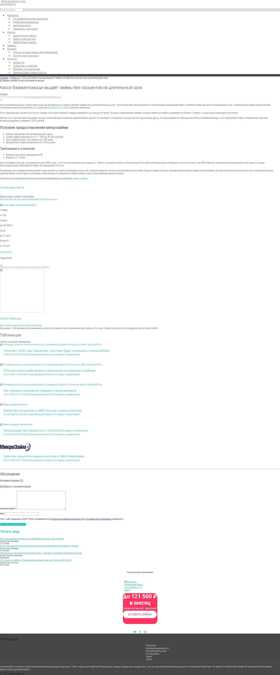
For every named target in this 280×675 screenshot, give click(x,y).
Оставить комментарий (67, 354)
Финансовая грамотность (30, 72)
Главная (4, 77)
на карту (44, 199)
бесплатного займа (58, 107)
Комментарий (8, 508)
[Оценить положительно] (1, 265)
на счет (53, 199)
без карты (22, 199)
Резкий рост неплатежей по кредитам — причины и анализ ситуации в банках (41, 553)
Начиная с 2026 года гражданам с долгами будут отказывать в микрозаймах (57, 350)
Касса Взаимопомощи (23, 267)
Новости (15, 77)
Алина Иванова (32, 97)
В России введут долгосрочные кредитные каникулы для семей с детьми (39, 545)
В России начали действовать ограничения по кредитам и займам (50, 370)
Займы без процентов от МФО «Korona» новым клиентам (43, 410)
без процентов (8, 199)
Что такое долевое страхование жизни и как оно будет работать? (36, 560)
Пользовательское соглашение (156, 652)
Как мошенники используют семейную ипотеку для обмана (32, 538)
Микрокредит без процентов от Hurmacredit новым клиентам (46, 430)
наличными (34, 199)
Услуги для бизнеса (25, 55)
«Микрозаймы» (80, 178)
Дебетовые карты (24, 42)
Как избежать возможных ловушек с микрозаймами (40, 390)
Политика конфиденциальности (67, 519)
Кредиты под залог (25, 28)
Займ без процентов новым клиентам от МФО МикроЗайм (44, 456)
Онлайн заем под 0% (12, 187)
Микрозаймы (42, 267)
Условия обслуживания (98, 519)
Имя (2, 513)
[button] (140, 258)
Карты (11, 32)
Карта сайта (149, 658)
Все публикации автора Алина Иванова (21, 325)
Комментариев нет (51, 97)
